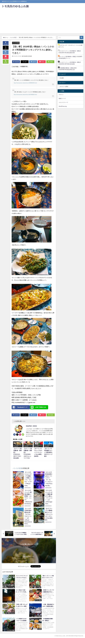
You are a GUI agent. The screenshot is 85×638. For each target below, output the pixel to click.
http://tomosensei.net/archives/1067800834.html (25, 94)
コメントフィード (63, 102)
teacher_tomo (31, 426)
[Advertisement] (42, 21)
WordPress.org (63, 106)
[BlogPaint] (31, 126)
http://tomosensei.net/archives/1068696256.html (25, 82)
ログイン (61, 94)
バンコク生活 (16, 42)
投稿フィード (62, 98)
